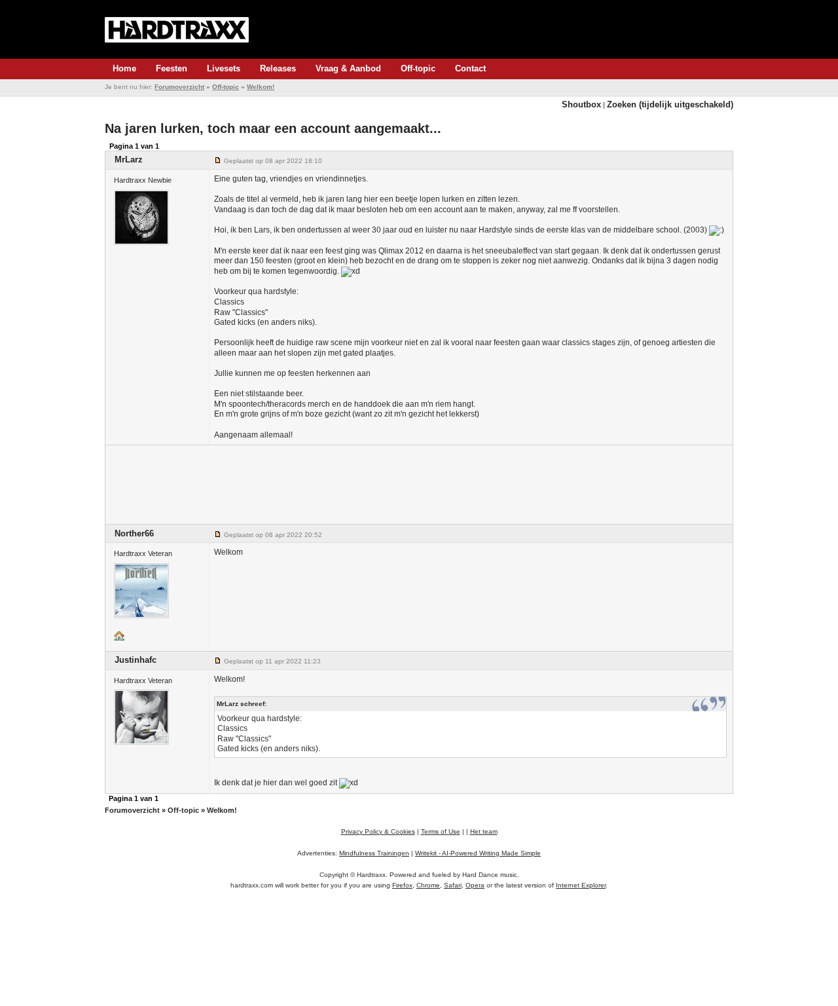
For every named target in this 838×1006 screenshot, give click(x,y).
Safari (453, 885)
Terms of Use (440, 831)
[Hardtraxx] (177, 29)
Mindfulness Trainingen (374, 853)
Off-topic (418, 68)
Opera (474, 885)
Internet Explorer (581, 885)
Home (124, 68)
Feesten (171, 68)
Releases (278, 68)
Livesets (223, 68)
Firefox (402, 885)
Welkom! (260, 86)
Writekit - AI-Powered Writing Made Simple (478, 853)
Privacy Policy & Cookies (378, 831)
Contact (470, 68)
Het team (484, 831)
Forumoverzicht (179, 86)
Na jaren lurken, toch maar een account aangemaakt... (273, 128)
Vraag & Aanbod (348, 68)
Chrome (428, 885)
